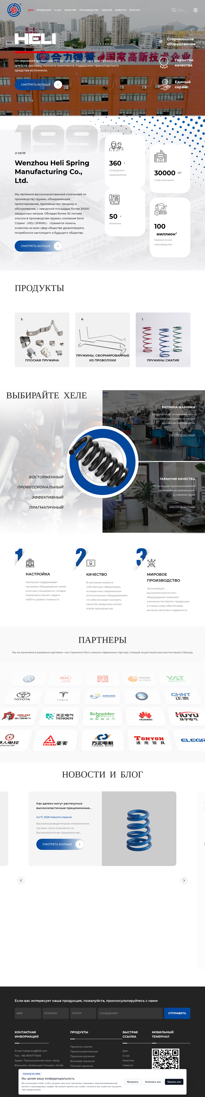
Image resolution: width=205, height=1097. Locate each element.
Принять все (174, 1082)
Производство (89, 10)
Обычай (107, 10)
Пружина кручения (82, 1056)
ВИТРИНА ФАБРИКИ (178, 407)
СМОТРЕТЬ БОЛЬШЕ (35, 246)
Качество (70, 10)
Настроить (133, 1082)
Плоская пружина (81, 1066)
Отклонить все (153, 1082)
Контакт (134, 10)
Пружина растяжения (84, 1051)
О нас (57, 10)
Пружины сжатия (81, 1046)
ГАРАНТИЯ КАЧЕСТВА (177, 479)
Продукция (43, 10)
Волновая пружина (82, 1061)
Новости (120, 10)
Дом (30, 10)
